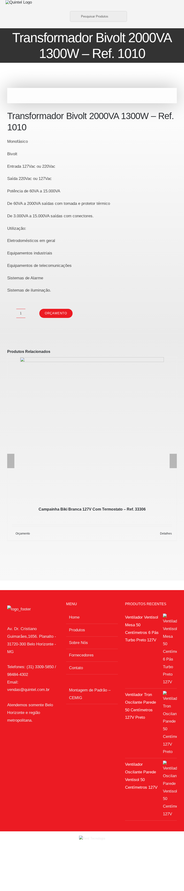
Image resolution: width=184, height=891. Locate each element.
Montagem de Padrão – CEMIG (89, 694)
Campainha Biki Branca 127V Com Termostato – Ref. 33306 (92, 509)
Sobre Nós (78, 642)
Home (74, 617)
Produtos (77, 630)
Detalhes (166, 533)
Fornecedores (81, 655)
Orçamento (56, 313)
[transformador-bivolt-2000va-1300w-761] (92, 95)
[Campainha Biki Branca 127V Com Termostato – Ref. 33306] (92, 429)
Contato (76, 668)
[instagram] (174, 16)
